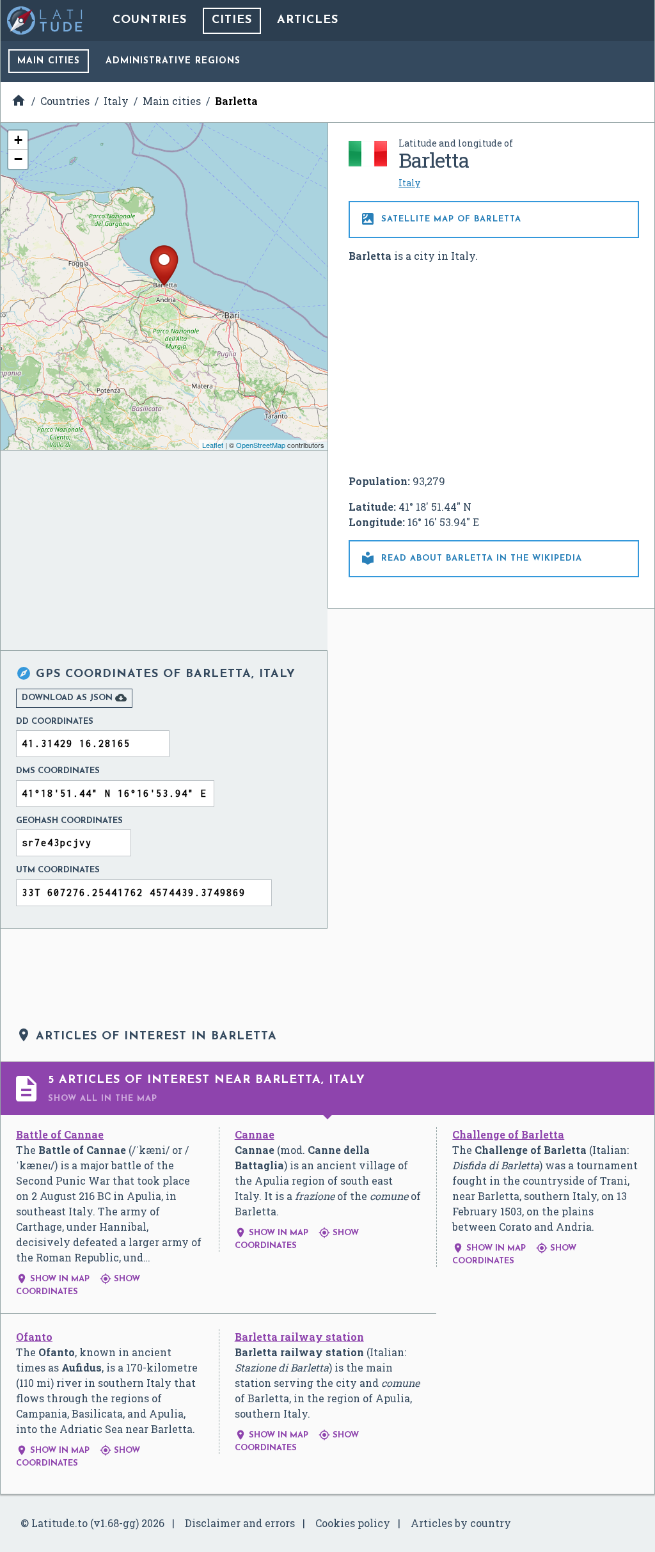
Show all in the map (102, 1098)
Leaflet (212, 445)
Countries (150, 20)
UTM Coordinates (58, 870)
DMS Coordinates (58, 771)
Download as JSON (74, 697)
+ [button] (18, 140)
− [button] (18, 159)
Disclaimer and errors (240, 1523)
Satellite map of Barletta (440, 219)
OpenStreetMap (260, 445)
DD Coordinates (54, 721)
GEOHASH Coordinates (69, 821)
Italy (409, 183)
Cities (232, 20)
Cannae (254, 1134)
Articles (307, 20)
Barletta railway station (299, 1336)
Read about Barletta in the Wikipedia (471, 558)
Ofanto (34, 1336)
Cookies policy (352, 1523)
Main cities (48, 61)
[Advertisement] (493, 368)
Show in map (53, 1279)
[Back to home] (45, 20)
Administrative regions (173, 61)
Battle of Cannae (60, 1134)
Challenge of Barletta (508, 1134)
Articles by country (461, 1523)
